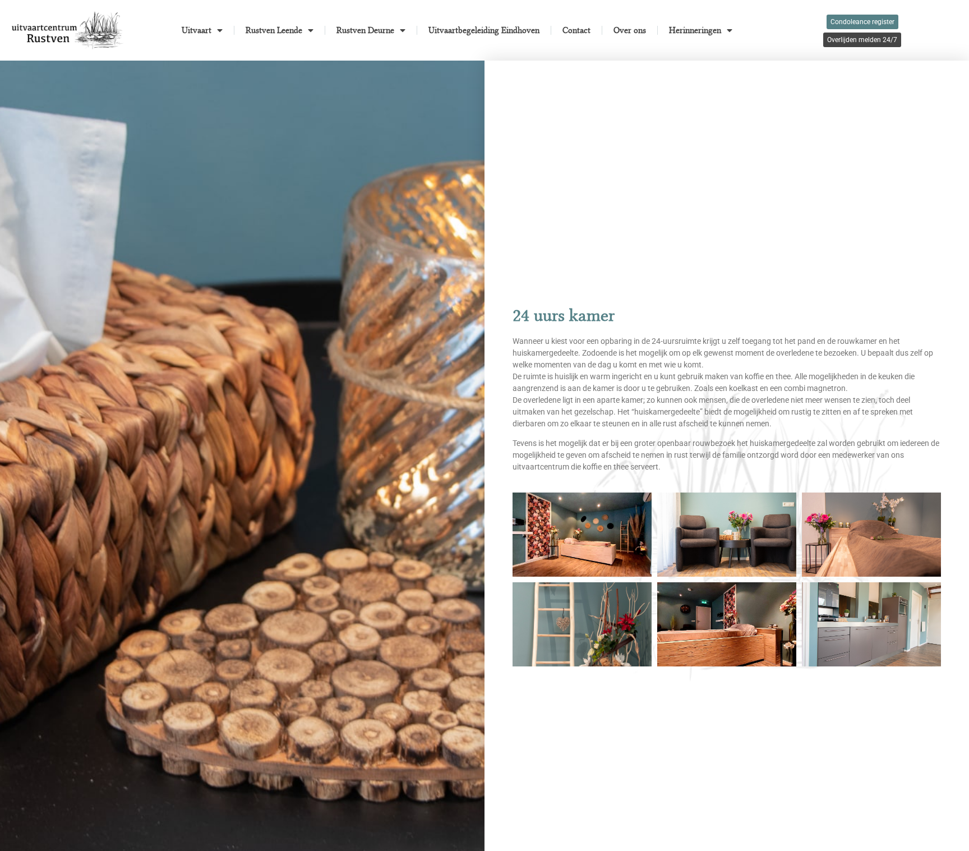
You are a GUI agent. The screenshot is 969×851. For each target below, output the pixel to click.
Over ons (629, 30)
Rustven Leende (274, 30)
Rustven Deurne (365, 30)
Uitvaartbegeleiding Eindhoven (483, 30)
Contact (576, 30)
